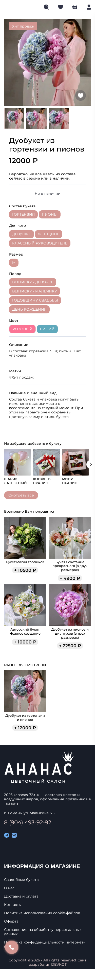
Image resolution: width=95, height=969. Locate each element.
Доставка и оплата (21, 896)
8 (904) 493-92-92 (27, 822)
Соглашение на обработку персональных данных (42, 932)
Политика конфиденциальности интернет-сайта (44, 944)
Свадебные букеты (21, 880)
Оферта (11, 921)
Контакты (13, 905)
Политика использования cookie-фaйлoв (42, 913)
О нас (9, 888)
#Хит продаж (21, 377)
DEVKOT (59, 964)
